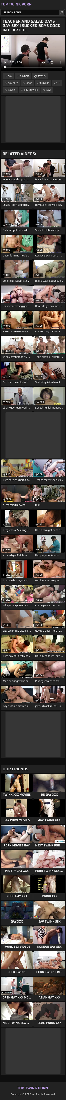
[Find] (61, 12)
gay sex (41, 76)
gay (10, 76)
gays (48, 90)
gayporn (25, 76)
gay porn (13, 83)
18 (58, 83)
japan (29, 83)
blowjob (44, 83)
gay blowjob (31, 90)
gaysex (12, 90)
